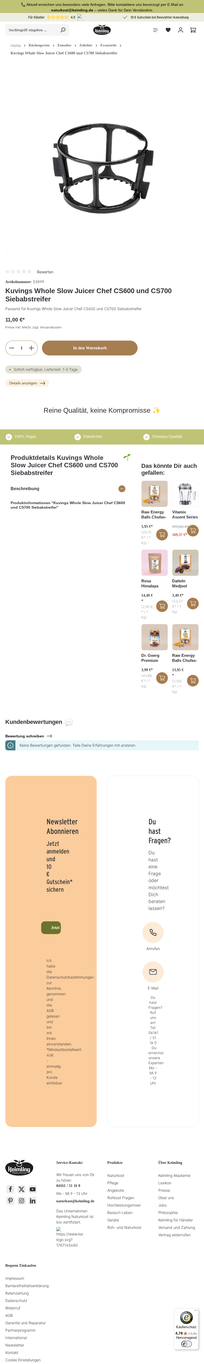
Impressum (14, 1278)
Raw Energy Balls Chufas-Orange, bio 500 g (184, 658)
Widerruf (12, 1308)
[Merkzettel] (168, 30)
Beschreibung (25, 488)
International (16, 1337)
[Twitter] (22, 1189)
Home (16, 45)
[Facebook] (10, 1189)
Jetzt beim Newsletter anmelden (56, 927)
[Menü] (155, 30)
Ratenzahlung (17, 1293)
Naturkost (115, 1175)
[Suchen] (63, 30)
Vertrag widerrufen (174, 1235)
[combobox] (31, 30)
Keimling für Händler (175, 1220)
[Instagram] (22, 1201)
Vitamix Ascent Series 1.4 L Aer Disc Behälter (185, 515)
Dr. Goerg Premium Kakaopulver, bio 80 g (153, 658)
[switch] (186, 1344)
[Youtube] (33, 1189)
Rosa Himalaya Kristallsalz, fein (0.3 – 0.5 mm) (153, 584)
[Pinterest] (10, 1201)
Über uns (166, 1197)
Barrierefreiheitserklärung (27, 1285)
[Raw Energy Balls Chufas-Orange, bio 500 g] (185, 637)
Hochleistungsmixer (124, 1205)
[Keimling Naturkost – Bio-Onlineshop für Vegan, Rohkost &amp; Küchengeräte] (102, 30)
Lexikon (164, 1183)
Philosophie (168, 1212)
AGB (9, 1315)
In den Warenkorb (90, 348)
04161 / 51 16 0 (68, 1186)
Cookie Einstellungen (23, 1360)
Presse (164, 1190)
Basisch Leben (120, 1212)
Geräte (113, 1220)
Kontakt (11, 1352)
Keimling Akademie (174, 1175)
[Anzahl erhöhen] (31, 348)
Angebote (115, 1190)
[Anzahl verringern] (11, 348)
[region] (102, 161)
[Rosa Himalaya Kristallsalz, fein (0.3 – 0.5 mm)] (155, 563)
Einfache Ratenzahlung (160, 17)
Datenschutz (16, 1300)
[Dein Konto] (180, 30)
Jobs (162, 1205)
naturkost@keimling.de (75, 1201)
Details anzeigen (23, 383)
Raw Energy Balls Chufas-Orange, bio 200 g (153, 515)
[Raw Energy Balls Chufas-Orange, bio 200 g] (155, 494)
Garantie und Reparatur (25, 1323)
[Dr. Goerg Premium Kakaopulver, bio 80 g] (155, 637)
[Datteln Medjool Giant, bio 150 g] (185, 563)
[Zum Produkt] (162, 534)
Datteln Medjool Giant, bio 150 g (185, 584)
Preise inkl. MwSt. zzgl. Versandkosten (33, 327)
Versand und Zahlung (176, 1227)
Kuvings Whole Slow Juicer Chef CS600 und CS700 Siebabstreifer (64, 53)
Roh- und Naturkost (124, 1227)
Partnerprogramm (20, 1330)
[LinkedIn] (33, 1201)
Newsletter (14, 1345)
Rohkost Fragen (120, 1197)
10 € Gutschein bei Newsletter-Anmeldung (58, 17)
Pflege (112, 1183)
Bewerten (45, 272)
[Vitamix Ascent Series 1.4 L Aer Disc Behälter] (185, 494)
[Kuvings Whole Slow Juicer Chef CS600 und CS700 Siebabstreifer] (101, 161)
